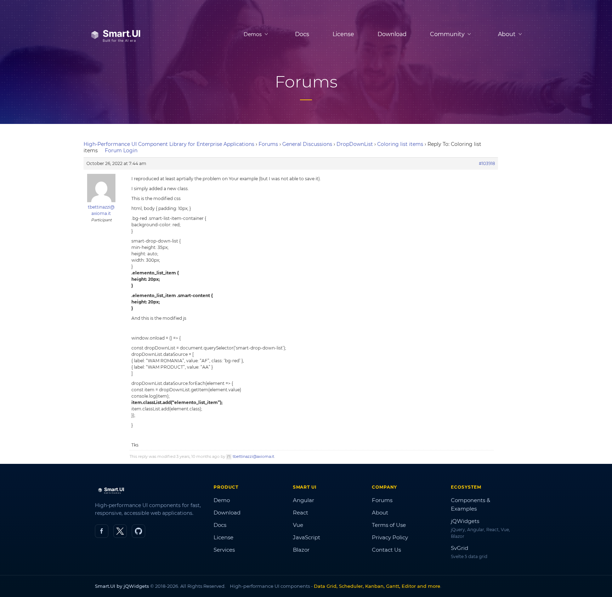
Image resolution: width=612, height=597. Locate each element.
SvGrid (459, 548)
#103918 (487, 163)
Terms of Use (389, 525)
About (380, 512)
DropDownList (354, 144)
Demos (253, 34)
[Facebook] (101, 531)
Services (224, 549)
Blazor (301, 549)
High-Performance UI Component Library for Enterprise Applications (169, 144)
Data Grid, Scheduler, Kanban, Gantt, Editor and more (377, 586)
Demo (222, 500)
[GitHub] (138, 531)
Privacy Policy (390, 537)
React (300, 512)
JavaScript (306, 537)
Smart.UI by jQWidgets (122, 586)
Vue (298, 525)
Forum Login (121, 150)
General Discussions (307, 144)
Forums (268, 144)
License (343, 34)
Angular (303, 500)
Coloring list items (400, 144)
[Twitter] (120, 531)
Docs (302, 34)
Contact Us (386, 549)
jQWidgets (465, 521)
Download (392, 34)
